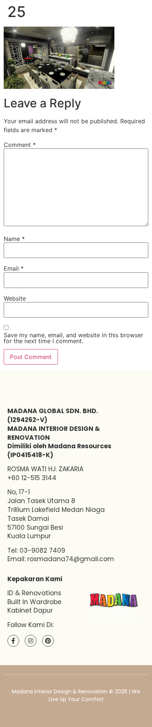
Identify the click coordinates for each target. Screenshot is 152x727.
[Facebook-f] (13, 641)
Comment (20, 145)
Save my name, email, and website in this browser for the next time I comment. (73, 338)
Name (14, 239)
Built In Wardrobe (34, 601)
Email (14, 268)
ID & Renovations (34, 593)
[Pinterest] (48, 641)
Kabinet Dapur (30, 610)
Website (15, 298)
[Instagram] (31, 641)
